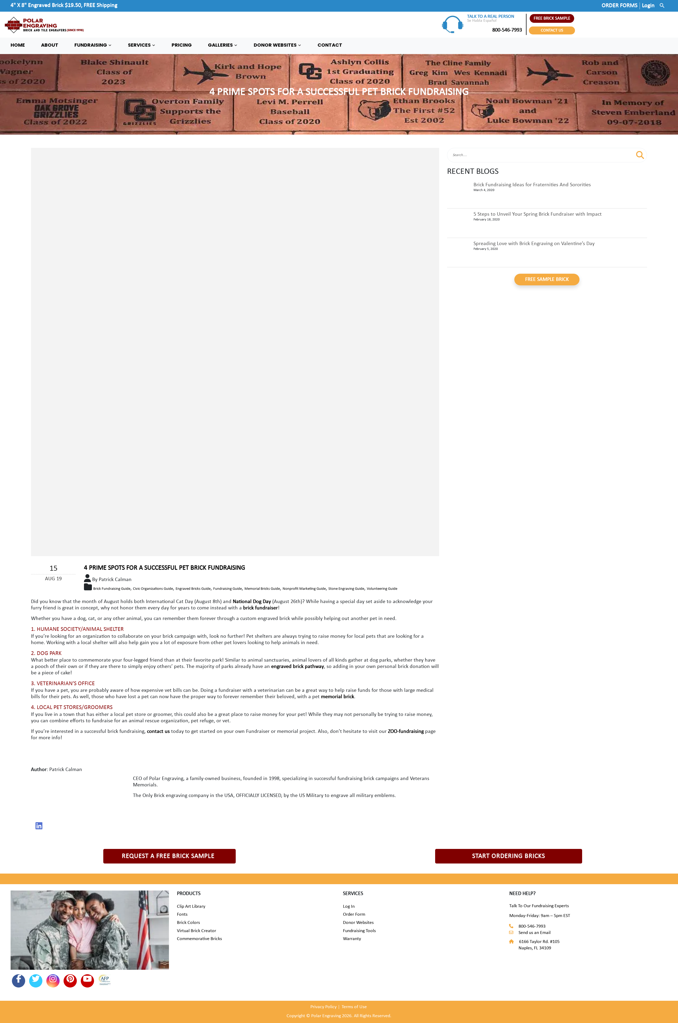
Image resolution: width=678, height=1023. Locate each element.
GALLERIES (221, 45)
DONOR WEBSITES (276, 45)
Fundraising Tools (359, 930)
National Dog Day (252, 601)
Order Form (354, 914)
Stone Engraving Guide (346, 589)
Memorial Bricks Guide (262, 589)
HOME (18, 45)
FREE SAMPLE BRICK (547, 279)
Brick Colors (188, 922)
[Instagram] (53, 980)
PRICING (182, 45)
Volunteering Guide (382, 589)
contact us (158, 731)
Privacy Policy (323, 1006)
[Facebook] (18, 980)
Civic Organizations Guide (153, 589)
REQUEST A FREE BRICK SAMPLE (168, 856)
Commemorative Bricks (199, 938)
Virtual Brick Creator (196, 930)
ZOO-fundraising (406, 731)
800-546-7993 (507, 30)
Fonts (182, 914)
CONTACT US (552, 30)
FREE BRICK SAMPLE (552, 18)
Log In (349, 906)
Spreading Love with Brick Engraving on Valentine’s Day (534, 243)
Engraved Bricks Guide (193, 589)
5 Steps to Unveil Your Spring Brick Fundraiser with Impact (538, 214)
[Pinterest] (70, 980)
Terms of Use (354, 1006)
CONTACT (330, 45)
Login (648, 6)
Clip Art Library (191, 906)
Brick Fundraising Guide (111, 589)
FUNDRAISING (91, 45)
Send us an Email (535, 932)
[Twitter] (35, 980)
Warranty (352, 938)
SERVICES (140, 45)
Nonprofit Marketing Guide (304, 589)
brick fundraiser (260, 608)
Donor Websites (358, 922)
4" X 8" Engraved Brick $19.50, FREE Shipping (64, 5)
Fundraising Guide (227, 589)
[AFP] (104, 980)
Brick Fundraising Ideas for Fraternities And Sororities (532, 185)
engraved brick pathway (297, 666)
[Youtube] (87, 980)
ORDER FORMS (619, 6)
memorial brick (337, 696)
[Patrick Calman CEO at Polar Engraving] (39, 825)
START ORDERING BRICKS (508, 856)
